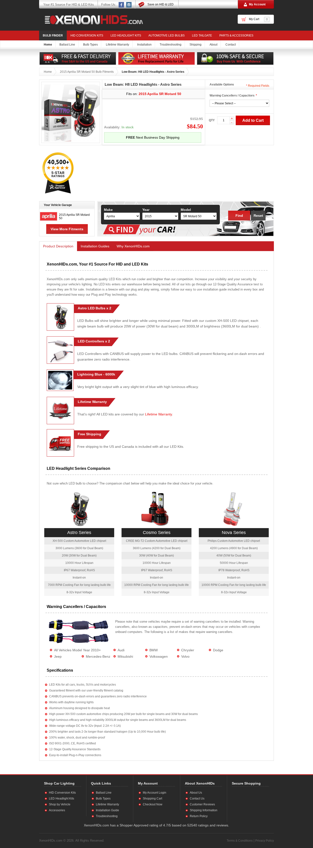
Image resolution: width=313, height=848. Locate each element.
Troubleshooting (107, 816)
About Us (196, 792)
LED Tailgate (202, 35)
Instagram (129, 4)
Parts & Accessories (236, 35)
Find (239, 216)
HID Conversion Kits (86, 35)
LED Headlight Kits (126, 35)
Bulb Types (103, 798)
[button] (247, 804)
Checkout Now (152, 804)
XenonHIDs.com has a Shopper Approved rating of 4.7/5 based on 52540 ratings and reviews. (156, 825)
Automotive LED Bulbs (166, 35)
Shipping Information (203, 810)
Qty (212, 120)
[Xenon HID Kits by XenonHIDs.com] (91, 19)
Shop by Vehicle (59, 804)
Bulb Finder (53, 35)
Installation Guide (107, 810)
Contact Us (197, 798)
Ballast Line (104, 792)
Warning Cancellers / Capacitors (232, 95)
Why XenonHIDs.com (133, 246)
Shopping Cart (152, 798)
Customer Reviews (202, 804)
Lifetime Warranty (158, 414)
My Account (257, 4)
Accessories (57, 810)
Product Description (58, 246)
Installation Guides (95, 246)
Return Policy (199, 816)
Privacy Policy (264, 840)
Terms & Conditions (240, 840)
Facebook (121, 4)
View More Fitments (67, 229)
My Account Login (154, 792)
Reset (258, 216)
